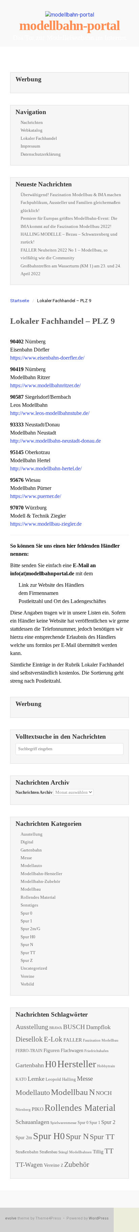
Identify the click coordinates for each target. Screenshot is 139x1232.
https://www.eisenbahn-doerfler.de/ (47, 358)
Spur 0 (26, 913)
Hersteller (76, 1063)
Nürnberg (23, 1109)
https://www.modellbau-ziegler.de (46, 524)
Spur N (27, 944)
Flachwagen (72, 1050)
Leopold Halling (61, 1079)
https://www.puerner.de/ (35, 496)
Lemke (36, 1078)
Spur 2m (24, 1137)
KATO (21, 1079)
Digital (27, 841)
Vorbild (27, 984)
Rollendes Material (38, 897)
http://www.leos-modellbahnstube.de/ (49, 413)
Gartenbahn (31, 850)
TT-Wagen (29, 1164)
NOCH (104, 1093)
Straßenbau (48, 1152)
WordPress (99, 1218)
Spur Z (27, 960)
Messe (26, 857)
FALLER (72, 1040)
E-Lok (53, 1039)
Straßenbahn (27, 1151)
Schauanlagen (32, 1122)
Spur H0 (28, 936)
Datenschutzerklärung (41, 154)
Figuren (52, 1050)
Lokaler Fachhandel (39, 138)
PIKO (38, 1109)
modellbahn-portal (69, 25)
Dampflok (98, 1027)
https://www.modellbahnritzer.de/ (45, 385)
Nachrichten (32, 122)
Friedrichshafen (96, 1051)
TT (109, 1151)
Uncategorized (34, 968)
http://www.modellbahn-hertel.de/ (46, 468)
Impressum (30, 146)
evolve (11, 1218)
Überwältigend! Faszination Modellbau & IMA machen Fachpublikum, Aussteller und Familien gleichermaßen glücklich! (71, 202)
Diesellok (29, 1039)
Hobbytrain (106, 1066)
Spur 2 (108, 1122)
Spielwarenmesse (63, 1123)
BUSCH (74, 1026)
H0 (50, 1064)
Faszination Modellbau (100, 1040)
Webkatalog (32, 130)
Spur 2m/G (30, 928)
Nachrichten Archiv (34, 792)
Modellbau (31, 889)
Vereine (27, 976)
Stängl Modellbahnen (75, 1152)
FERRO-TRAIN (29, 1051)
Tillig (98, 1151)
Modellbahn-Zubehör (40, 881)
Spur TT (28, 952)
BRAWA (55, 1028)
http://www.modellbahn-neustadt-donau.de (55, 441)
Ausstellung (32, 834)
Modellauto (31, 865)
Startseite (19, 300)
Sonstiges (29, 905)
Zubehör (76, 1164)
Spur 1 (26, 920)
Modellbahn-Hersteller (41, 873)
